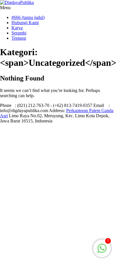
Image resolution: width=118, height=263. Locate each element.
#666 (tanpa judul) (28, 17)
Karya (17, 27)
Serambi (18, 32)
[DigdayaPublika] (17, 2)
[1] (102, 251)
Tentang (18, 38)
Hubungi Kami (25, 22)
